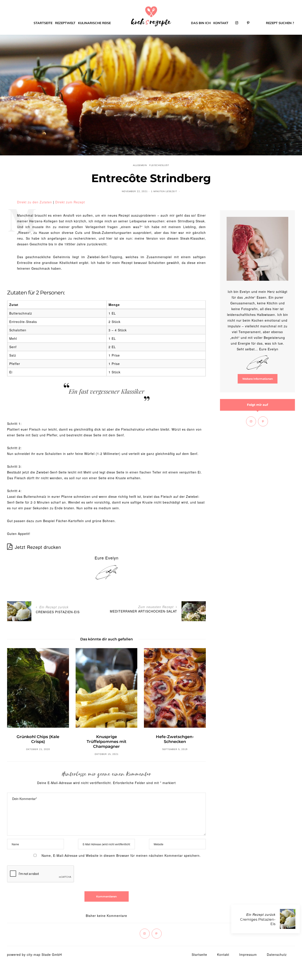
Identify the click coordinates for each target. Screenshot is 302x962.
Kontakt (220, 23)
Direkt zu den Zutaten (34, 202)
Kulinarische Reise (94, 23)
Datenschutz (277, 954)
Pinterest (248, 23)
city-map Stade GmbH (44, 954)
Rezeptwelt (65, 23)
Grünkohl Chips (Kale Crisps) (38, 739)
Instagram (236, 23)
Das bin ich (201, 23)
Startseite (43, 23)
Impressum (248, 954)
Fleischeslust (159, 165)
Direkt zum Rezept (70, 202)
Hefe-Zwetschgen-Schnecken (175, 739)
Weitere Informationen (257, 378)
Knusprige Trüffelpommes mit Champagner (106, 741)
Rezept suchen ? (280, 23)
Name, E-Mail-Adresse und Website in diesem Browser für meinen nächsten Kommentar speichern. (121, 855)
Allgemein (140, 165)
